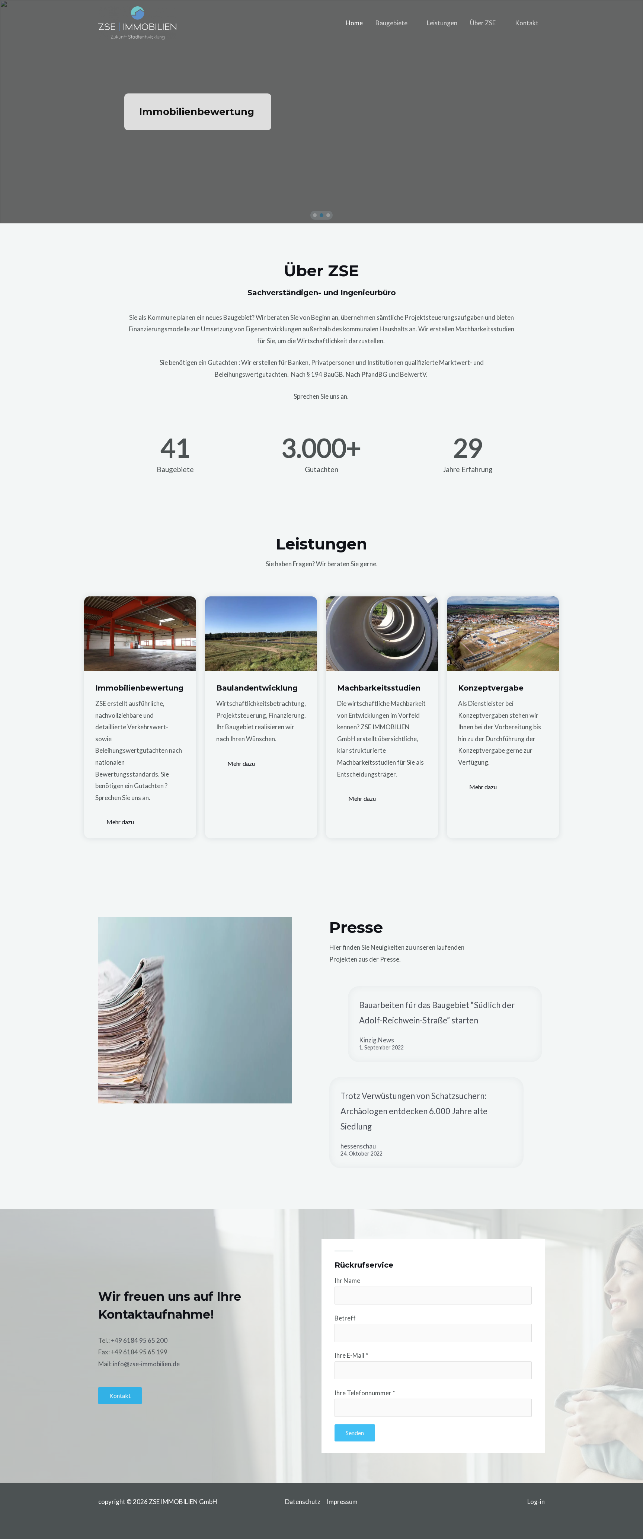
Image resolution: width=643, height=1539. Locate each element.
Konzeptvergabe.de (189, 112)
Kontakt (526, 23)
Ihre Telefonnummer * (365, 1393)
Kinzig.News (376, 1040)
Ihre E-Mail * (351, 1355)
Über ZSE (483, 23)
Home (354, 23)
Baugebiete (391, 23)
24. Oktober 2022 (361, 1153)
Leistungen (442, 23)
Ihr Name (347, 1280)
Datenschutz (302, 1501)
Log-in (536, 1501)
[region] (321, 111)
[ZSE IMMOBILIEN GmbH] (137, 22)
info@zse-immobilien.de (146, 1364)
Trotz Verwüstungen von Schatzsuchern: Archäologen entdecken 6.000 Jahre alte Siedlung (413, 1111)
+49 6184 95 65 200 (139, 1340)
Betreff (345, 1318)
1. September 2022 (381, 1047)
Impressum (342, 1501)
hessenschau (358, 1146)
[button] (315, 215)
